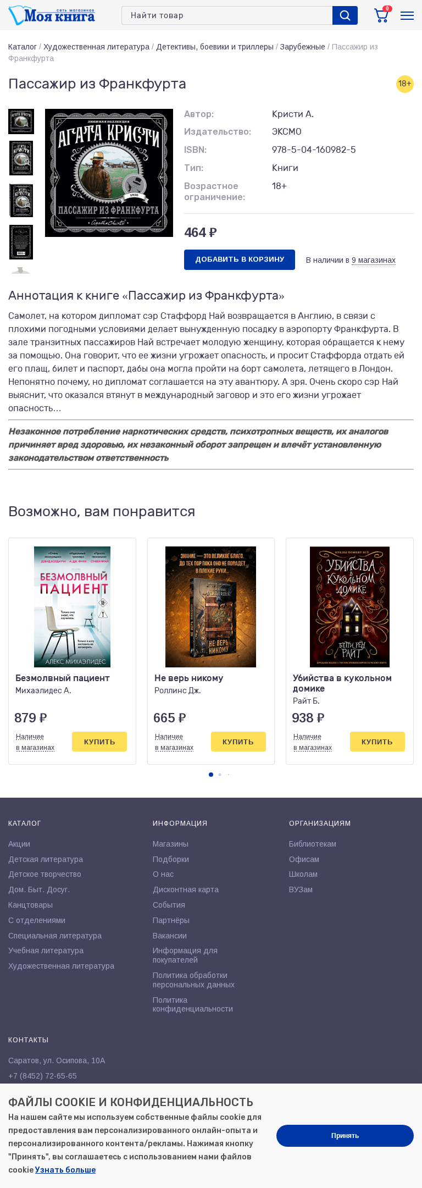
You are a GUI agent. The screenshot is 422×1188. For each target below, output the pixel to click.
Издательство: (217, 131)
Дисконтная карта (186, 889)
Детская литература (45, 859)
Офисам (304, 859)
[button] (211, 774)
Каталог (22, 46)
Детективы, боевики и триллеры (215, 46)
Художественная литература (96, 46)
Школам (303, 874)
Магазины (170, 843)
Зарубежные (302, 46)
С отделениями (36, 920)
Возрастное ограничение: (214, 192)
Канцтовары (30, 904)
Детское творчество (44, 874)
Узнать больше (65, 1170)
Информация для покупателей (185, 955)
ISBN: (195, 150)
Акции (19, 843)
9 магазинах (374, 260)
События (169, 904)
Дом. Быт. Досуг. (39, 889)
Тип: (193, 168)
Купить (99, 742)
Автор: (199, 114)
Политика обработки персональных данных (194, 980)
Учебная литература (46, 950)
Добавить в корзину (239, 259)
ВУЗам (301, 889)
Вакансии (170, 935)
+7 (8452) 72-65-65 (42, 1075)
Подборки (171, 859)
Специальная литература (55, 935)
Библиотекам (312, 843)
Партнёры (171, 920)
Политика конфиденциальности (193, 1005)
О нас (163, 874)
